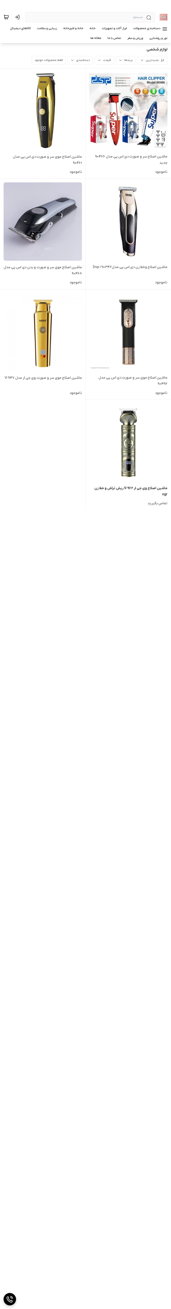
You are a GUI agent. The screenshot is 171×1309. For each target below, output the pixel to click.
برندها (128, 60)
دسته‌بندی (83, 60)
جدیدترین (152, 60)
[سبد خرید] (6, 17)
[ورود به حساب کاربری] (18, 17)
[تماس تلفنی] (10, 1299)
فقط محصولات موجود (49, 60)
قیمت (107, 60)
